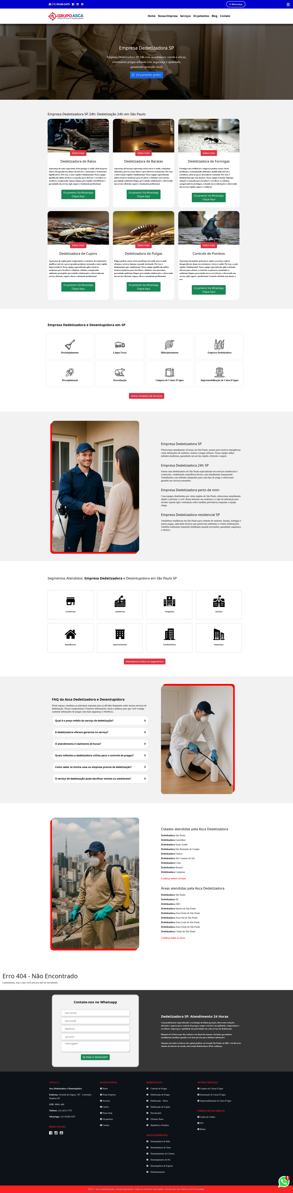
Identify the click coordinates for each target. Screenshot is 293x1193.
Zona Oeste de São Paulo (180, 927)
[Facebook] (73, 4)
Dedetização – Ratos (159, 1101)
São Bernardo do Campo (180, 849)
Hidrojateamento (169, 352)
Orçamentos (201, 16)
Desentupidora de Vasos (160, 1147)
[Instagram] (77, 4)
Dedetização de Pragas (160, 1095)
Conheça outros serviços (173, 878)
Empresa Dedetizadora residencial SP (190, 514)
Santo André (174, 844)
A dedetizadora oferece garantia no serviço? (100, 732)
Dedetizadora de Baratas (143, 161)
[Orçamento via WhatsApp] (284, 1181)
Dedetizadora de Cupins (78, 253)
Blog (214, 16)
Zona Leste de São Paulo (180, 922)
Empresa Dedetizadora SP (181, 443)
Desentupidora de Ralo (160, 1141)
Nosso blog (107, 1113)
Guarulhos (173, 840)
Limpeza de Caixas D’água (170, 380)
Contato (225, 16)
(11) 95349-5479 (60, 4)
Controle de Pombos (209, 253)
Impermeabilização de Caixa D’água (219, 380)
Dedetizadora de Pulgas (143, 253)
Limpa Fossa (120, 352)
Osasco (172, 853)
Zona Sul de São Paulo (179, 917)
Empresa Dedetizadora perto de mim (190, 490)
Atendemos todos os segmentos (144, 661)
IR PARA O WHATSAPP (95, 1057)
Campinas (173, 872)
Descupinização (70, 380)
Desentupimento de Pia (160, 1160)
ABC (171, 904)
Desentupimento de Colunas (162, 1154)
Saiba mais (78, 153)
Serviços (185, 16)
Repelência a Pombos (159, 1125)
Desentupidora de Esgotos (161, 1166)
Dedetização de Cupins (160, 1107)
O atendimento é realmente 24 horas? (100, 743)
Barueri (172, 867)
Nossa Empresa (168, 16)
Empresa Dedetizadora (220, 352)
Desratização (120, 380)
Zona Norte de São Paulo (180, 913)
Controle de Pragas (158, 1088)
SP (169, 899)
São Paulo (173, 835)
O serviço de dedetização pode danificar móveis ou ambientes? (100, 778)
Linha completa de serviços (146, 396)
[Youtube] (82, 4)
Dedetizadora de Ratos (78, 161)
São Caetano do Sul (178, 858)
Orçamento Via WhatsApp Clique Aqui (78, 194)
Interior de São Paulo (178, 908)
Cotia (171, 863)
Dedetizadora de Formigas (209, 161)
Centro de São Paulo (178, 931)
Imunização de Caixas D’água (212, 1095)
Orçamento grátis (148, 75)
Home (152, 16)
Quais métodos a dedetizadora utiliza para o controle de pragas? (100, 755)
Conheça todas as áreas (173, 938)
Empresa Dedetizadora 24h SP (185, 465)
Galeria (105, 1107)
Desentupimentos (70, 352)
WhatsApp (236, 4)
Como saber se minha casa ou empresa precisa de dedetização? (100, 767)
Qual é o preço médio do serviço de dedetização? (100, 720)
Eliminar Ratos (156, 1119)
